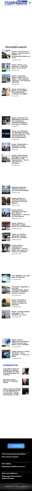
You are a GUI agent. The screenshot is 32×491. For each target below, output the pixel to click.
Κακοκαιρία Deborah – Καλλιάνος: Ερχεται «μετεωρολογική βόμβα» (20, 188)
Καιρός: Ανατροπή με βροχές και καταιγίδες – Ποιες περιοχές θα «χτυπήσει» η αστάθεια (20, 91)
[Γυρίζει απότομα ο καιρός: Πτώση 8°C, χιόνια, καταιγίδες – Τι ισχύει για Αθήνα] (6, 354)
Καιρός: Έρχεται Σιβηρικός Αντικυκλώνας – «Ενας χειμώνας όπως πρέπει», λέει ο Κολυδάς (21, 342)
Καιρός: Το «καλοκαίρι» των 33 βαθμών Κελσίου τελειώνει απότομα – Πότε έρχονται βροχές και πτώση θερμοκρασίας (21, 134)
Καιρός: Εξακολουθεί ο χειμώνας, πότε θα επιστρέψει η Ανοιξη (20, 145)
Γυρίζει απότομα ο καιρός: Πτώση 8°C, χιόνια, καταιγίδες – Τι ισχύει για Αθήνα (21, 354)
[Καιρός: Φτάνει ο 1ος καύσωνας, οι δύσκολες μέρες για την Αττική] (6, 67)
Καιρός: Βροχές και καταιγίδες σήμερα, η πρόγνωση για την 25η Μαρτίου (19, 200)
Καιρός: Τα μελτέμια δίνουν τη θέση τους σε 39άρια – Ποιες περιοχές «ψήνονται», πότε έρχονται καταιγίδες (21, 79)
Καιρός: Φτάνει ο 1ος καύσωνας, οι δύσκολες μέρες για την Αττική (20, 66)
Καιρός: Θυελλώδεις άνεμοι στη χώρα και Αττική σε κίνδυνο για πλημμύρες (19, 302)
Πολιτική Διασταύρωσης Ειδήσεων (14, 454)
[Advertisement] (16, 25)
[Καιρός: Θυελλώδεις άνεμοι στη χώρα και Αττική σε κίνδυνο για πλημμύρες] (6, 302)
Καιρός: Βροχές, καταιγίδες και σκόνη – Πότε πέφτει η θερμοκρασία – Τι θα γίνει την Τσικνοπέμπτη (21, 213)
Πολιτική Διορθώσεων (10, 473)
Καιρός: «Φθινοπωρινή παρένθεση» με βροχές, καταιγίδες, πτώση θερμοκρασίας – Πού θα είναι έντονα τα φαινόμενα (20, 159)
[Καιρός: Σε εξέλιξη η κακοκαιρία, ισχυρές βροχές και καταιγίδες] (6, 237)
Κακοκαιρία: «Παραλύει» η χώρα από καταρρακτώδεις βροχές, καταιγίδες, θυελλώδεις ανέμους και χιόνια (21, 290)
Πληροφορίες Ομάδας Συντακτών (13, 466)
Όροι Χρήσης (6, 463)
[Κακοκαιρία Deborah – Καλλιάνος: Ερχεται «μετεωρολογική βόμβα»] (6, 190)
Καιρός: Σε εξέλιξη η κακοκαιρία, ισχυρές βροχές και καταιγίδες (19, 235)
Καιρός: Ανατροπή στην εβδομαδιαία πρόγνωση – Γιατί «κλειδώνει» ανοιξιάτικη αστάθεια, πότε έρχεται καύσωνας (20, 121)
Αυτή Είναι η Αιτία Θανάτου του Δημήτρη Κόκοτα (10, 381)
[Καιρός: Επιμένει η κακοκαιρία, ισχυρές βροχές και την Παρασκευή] (6, 226)
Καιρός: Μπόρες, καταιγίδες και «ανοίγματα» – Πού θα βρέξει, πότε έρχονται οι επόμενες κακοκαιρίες (20, 249)
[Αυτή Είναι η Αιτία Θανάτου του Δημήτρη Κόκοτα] (25, 382)
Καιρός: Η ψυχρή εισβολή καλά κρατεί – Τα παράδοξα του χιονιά (20, 313)
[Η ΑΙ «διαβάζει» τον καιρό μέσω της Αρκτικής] (6, 278)
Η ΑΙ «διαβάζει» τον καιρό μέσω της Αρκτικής (21, 276)
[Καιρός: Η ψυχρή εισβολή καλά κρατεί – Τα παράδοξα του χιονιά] (6, 314)
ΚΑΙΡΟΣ (3, 57)
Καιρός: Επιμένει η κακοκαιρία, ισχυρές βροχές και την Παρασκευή (21, 224)
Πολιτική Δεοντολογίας (10, 457)
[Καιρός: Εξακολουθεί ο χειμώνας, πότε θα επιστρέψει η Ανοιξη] (6, 147)
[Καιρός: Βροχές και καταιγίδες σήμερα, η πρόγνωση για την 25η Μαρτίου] (6, 201)
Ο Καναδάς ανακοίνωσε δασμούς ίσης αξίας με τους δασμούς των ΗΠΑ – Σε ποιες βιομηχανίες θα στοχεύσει (11, 372)
